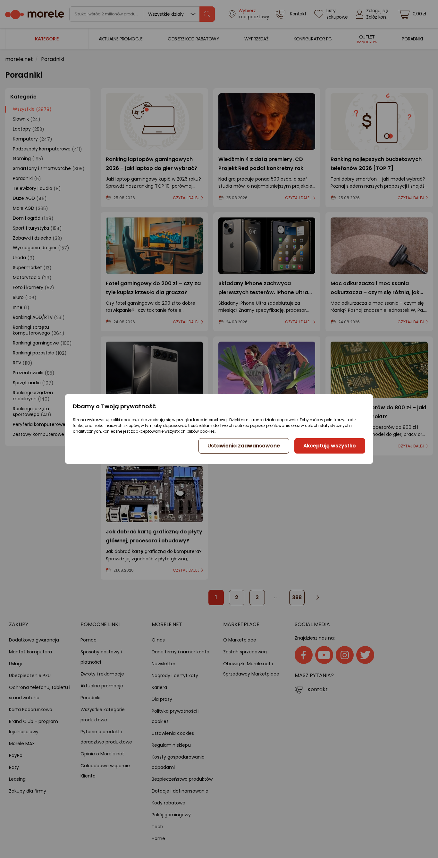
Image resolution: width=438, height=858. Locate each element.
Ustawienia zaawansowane (243, 445)
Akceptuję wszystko (329, 445)
